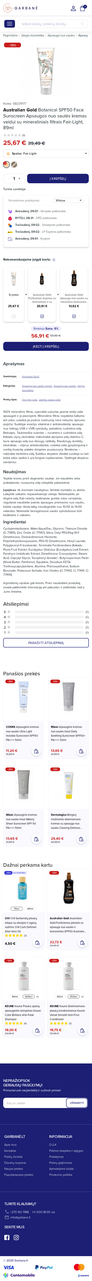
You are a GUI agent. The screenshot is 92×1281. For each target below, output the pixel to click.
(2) (25, 935)
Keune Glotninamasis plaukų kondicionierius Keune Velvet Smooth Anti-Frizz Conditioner (67, 1012)
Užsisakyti (77, 1103)
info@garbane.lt (20, 1217)
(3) (70, 1023)
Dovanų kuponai (15, 1163)
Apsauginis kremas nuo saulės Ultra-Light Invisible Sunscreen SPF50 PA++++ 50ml (22, 733)
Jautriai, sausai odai (50, 399)
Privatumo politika (60, 1175)
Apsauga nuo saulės (64, 386)
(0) (23, 135)
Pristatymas (56, 1157)
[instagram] (16, 1237)
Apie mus (10, 1145)
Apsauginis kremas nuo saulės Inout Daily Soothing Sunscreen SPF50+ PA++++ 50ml (68, 733)
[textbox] (46, 153)
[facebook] (6, 1237)
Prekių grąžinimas (60, 1163)
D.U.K (52, 1145)
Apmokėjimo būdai (61, 1169)
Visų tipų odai (29, 399)
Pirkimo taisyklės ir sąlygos (66, 1151)
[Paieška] (82, 24)
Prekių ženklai (13, 1157)
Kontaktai (10, 1151)
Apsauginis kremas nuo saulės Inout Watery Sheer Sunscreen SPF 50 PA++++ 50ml (21, 821)
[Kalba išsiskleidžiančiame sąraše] (73, 8)
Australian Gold (20, 109)
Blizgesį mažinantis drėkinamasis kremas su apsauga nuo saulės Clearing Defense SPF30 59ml (66, 821)
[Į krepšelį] (82, 943)
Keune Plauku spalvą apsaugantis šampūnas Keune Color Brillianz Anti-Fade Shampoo (23, 1012)
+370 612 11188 (19, 1212)
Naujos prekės (13, 1169)
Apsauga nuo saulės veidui (37, 386)
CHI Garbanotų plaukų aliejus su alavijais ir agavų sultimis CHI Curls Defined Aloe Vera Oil (21, 924)
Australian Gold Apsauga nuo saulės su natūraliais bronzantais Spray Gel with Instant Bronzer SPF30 (74, 298)
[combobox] (46, 153)
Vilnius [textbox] (60, 200)
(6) (25, 1023)
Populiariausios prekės (18, 1175)
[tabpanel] (46, 69)
